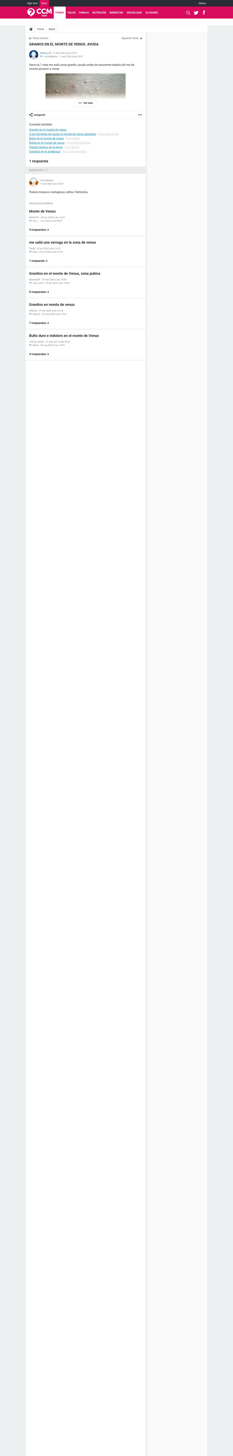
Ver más (88, 102)
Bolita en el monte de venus (46, 143)
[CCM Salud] (39, 13)
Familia (84, 12)
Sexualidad (134, 12)
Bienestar (116, 12)
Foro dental (72, 147)
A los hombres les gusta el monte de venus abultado (62, 134)
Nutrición (99, 12)
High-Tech (32, 3)
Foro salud (73, 138)
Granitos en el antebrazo (44, 151)
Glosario (151, 12)
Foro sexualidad (108, 134)
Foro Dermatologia (79, 143)
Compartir (39, 114)
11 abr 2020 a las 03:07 (71, 56)
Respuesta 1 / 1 (38, 170)
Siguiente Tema (130, 38)
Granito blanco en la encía (46, 147)
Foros (60, 12)
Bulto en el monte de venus (46, 138)
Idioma (202, 3)
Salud (44, 3)
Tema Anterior (40, 38)
